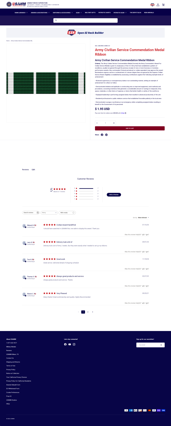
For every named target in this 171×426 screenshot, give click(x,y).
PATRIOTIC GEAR (119, 12)
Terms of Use (10, 366)
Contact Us (10, 358)
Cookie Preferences (12, 392)
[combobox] (85, 20)
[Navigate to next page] (93, 312)
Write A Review (113, 194)
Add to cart (130, 128)
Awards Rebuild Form (13, 385)
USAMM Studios (11, 400)
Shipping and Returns (13, 362)
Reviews (9, 350)
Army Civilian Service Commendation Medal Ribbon (22, 40)
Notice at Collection (12, 373)
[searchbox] (29, 212)
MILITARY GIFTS (90, 12)
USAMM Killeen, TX (12, 354)
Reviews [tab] (25, 170)
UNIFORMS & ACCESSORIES (62, 12)
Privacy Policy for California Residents (18, 381)
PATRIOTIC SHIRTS (104, 12)
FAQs (8, 404)
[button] (163, 5)
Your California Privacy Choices (16, 377)
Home (7, 40)
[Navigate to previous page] (78, 312)
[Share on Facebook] (102, 135)
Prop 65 (8, 396)
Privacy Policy (10, 369)
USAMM (12, 418)
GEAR (78, 12)
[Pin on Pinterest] (106, 135)
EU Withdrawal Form (12, 388)
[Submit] (55, 20)
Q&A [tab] (33, 170)
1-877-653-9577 (11, 343)
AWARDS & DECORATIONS (39, 12)
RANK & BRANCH (20, 12)
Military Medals (11, 347)
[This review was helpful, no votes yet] (143, 235)
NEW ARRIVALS (149, 12)
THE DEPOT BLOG (135, 12)
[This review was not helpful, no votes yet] (146, 235)
